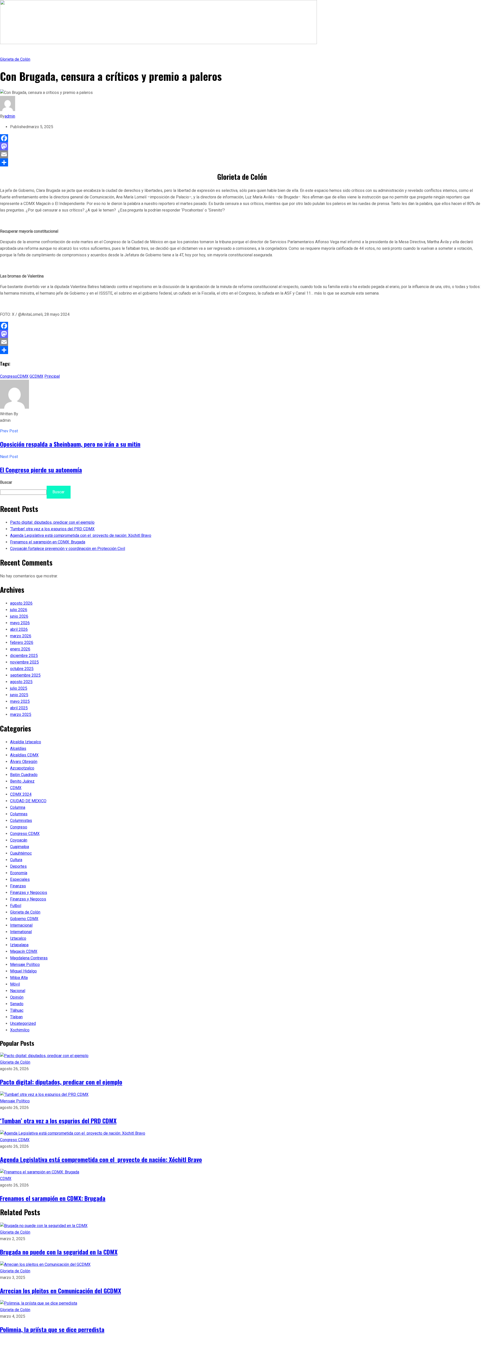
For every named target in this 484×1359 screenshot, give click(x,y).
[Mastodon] (242, 146)
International (21, 931)
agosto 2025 (21, 681)
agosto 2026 (21, 603)
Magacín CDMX (23, 951)
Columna (17, 807)
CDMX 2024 (21, 794)
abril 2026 (19, 629)
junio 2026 (19, 616)
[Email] (242, 154)
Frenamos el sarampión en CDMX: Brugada (47, 542)
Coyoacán (18, 840)
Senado (16, 1003)
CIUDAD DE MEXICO (28, 800)
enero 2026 (20, 649)
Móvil (15, 984)
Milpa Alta (19, 977)
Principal (52, 376)
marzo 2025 (20, 714)
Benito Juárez (22, 781)
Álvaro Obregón (23, 761)
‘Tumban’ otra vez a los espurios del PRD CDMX (52, 529)
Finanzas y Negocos (28, 899)
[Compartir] (242, 162)
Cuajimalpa (19, 846)
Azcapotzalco (22, 768)
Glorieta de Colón (15, 59)
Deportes (18, 866)
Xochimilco (19, 1030)
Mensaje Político (25, 964)
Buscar (6, 482)
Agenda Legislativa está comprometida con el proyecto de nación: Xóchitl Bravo (80, 535)
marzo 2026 (20, 636)
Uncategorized (23, 1023)
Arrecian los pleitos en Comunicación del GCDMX (60, 1290)
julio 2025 (18, 688)
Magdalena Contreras (29, 958)
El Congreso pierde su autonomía (41, 469)
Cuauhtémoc (21, 853)
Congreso (18, 827)
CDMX (15, 787)
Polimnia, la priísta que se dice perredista (52, 1329)
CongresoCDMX (14, 376)
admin (10, 116)
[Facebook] (242, 138)
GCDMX (36, 376)
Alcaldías (18, 748)
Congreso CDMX (25, 833)
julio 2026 (18, 609)
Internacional (21, 925)
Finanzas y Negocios (28, 892)
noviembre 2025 (24, 662)
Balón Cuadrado (24, 774)
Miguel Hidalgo (23, 971)
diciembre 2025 (24, 655)
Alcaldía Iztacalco (25, 742)
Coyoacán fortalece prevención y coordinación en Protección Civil (67, 548)
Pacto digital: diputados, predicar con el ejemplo (52, 522)
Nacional (17, 990)
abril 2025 (19, 708)
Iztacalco (18, 938)
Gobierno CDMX (24, 918)
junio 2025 (19, 694)
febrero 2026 (21, 642)
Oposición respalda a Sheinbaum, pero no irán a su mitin (70, 443)
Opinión (16, 997)
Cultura (16, 859)
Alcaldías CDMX (24, 755)
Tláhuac (16, 1010)
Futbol (15, 905)
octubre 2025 (22, 668)
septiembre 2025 (25, 675)
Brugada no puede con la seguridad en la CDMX (58, 1251)
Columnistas (21, 820)
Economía (18, 872)
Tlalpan (16, 1017)
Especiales (20, 879)
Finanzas (18, 886)
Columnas (18, 814)
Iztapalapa (19, 945)
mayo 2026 (20, 622)
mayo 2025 (20, 701)
